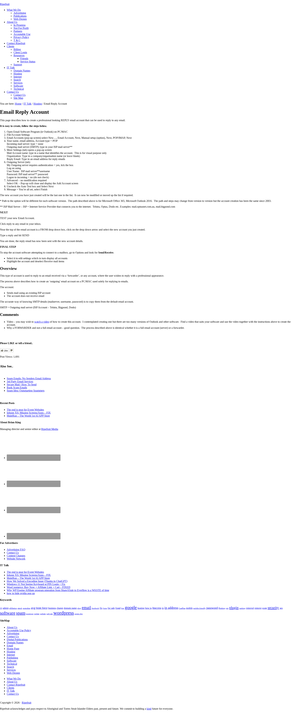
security (273, 608)
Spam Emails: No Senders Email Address (29, 378)
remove (258, 608)
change (60, 608)
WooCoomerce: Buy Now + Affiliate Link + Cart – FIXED (38, 587)
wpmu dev (79, 614)
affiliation (13, 608)
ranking (242, 608)
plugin (234, 608)
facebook (95, 608)
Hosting (11, 651)
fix (101, 608)
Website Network (16, 558)
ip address (171, 608)
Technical (12, 663)
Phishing (221, 608)
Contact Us (13, 552)
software (7, 613)
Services (11, 669)
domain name (70, 608)
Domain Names (15, 642)
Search (10, 666)
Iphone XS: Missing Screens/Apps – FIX (29, 412)
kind (149, 708)
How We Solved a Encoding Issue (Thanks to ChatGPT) (37, 581)
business (52, 608)
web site (49, 614)
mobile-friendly (199, 608)
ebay (79, 608)
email (86, 607)
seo (281, 608)
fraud (117, 608)
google (131, 607)
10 (1, 608)
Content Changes (16, 555)
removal (250, 608)
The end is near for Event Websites (25, 409)
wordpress (63, 612)
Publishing (12, 657)
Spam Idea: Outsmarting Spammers (25, 390)
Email (10, 645)
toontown (29, 614)
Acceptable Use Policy (19, 630)
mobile (189, 608)
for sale (111, 608)
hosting (141, 608)
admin (6, 608)
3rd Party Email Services (20, 381)
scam (264, 608)
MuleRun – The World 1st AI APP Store (28, 415)
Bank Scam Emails (17, 387)
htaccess (156, 608)
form (105, 608)
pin (227, 608)
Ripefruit (4, 4)
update (36, 614)
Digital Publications (17, 639)
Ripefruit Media (49, 429)
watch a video (41, 321)
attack (20, 608)
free (122, 608)
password (212, 608)
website (43, 614)
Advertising (13, 633)
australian (26, 608)
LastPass (182, 608)
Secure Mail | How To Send (21, 384)
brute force (41, 608)
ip (163, 608)
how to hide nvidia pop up (21, 593)
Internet (11, 654)
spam (20, 613)
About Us (12, 627)
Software (11, 660)
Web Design (13, 672)
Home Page (13, 648)
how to (148, 608)
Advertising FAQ (16, 549)
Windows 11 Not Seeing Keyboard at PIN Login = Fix (36, 584)
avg (33, 608)
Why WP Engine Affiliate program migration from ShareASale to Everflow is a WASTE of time (58, 590)
